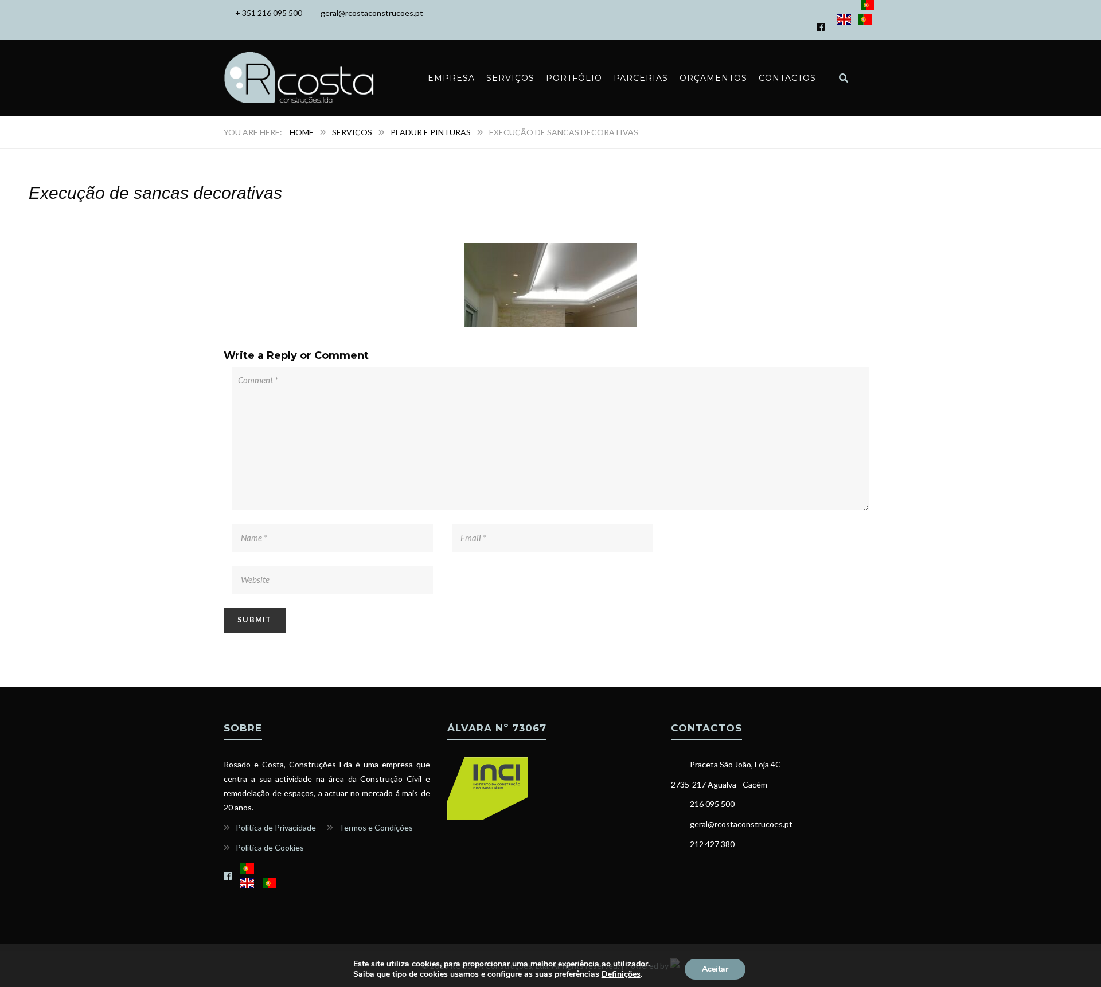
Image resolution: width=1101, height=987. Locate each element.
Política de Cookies (270, 847)
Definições (621, 974)
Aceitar (715, 968)
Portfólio (574, 78)
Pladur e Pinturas (431, 132)
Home (302, 132)
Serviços (510, 78)
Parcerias (641, 78)
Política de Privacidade (276, 827)
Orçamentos (713, 78)
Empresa (451, 78)
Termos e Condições (376, 827)
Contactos (787, 78)
